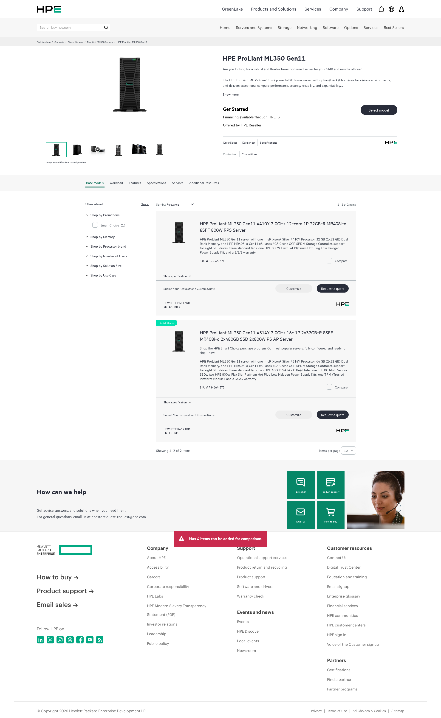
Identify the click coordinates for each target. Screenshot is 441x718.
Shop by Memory (102, 236)
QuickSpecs (230, 142)
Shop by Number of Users (108, 256)
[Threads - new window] (70, 639)
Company (338, 9)
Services (313, 9)
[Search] (106, 27)
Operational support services (262, 557)
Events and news (255, 612)
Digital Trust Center (344, 567)
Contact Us (337, 557)
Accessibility (158, 567)
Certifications (339, 670)
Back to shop (44, 42)
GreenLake (232, 9)
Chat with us (249, 154)
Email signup (338, 586)
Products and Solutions (273, 9)
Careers (154, 577)
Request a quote (332, 288)
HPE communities (342, 615)
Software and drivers (255, 586)
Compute (59, 42)
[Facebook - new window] (80, 639)
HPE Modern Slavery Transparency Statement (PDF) (176, 610)
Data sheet (248, 142)
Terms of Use (337, 711)
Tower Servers (75, 42)
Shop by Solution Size (106, 265)
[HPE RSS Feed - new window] (99, 639)
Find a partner (339, 679)
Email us (300, 521)
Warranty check (250, 596)
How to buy (330, 521)
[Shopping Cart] (381, 9)
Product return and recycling (262, 567)
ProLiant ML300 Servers (100, 42)
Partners (336, 660)
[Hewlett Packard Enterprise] (49, 9)
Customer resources (349, 548)
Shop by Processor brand (108, 246)
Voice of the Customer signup (353, 644)
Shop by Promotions (104, 214)
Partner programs (342, 689)
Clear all (145, 204)
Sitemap (397, 711)
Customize (293, 288)
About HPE (156, 557)
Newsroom (246, 650)
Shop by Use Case (103, 275)
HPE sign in (336, 634)
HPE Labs (155, 596)
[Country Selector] (391, 9)
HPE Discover (248, 631)
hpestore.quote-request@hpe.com (118, 516)
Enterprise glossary (343, 596)
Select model (379, 109)
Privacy (316, 711)
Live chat (301, 491)
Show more (231, 94)
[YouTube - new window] (89, 639)
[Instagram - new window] (60, 639)
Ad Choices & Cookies (369, 711)
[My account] (401, 9)
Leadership (156, 633)
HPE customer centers (346, 625)
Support (364, 9)
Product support (330, 491)
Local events (248, 641)
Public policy (158, 643)
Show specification (175, 276)
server (309, 69)
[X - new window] (50, 639)
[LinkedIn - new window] (40, 639)
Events (243, 621)
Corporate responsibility (168, 586)
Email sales (54, 605)
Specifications (268, 142)
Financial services (342, 605)
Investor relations (162, 624)
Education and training (347, 577)
